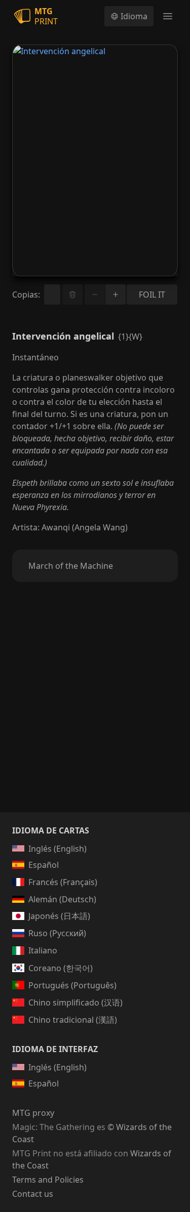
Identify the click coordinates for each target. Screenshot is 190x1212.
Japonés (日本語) (59, 916)
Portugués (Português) (72, 985)
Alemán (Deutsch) (62, 899)
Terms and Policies (48, 1179)
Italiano (42, 950)
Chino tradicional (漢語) (72, 1019)
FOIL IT (152, 294)
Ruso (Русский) (57, 933)
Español (43, 864)
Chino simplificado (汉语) (75, 1002)
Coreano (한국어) (60, 968)
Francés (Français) (62, 882)
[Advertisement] (95, 709)
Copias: (26, 294)
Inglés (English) (57, 848)
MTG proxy (33, 1112)
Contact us (32, 1193)
